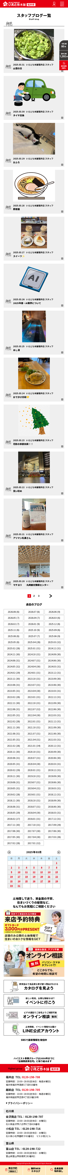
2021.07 (34, 733)
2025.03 (54, 642)
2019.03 (54, 788)
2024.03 (54, 666)
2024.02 (13, 672)
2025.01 (34, 648)
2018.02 (13, 818)
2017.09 (54, 824)
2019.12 (54, 770)
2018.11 (13, 800)
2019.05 (13, 788)
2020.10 (34, 751)
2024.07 (34, 660)
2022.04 (34, 715)
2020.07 (34, 758)
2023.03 (54, 690)
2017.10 (34, 824)
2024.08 (13, 660)
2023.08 (13, 684)
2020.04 (34, 764)
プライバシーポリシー (20, 1103)
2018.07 (34, 806)
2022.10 (34, 703)
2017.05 (13, 837)
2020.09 (54, 751)
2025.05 (13, 642)
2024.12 (54, 648)
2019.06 (54, 782)
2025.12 (54, 624)
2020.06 (54, 758)
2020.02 (13, 770)
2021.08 (13, 733)
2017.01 (34, 843)
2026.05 (13, 617)
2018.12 (54, 794)
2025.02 (13, 648)
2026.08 (13, 611)
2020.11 (13, 751)
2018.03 (54, 812)
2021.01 (34, 745)
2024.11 (13, 654)
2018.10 (34, 800)
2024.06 (54, 660)
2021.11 (13, 727)
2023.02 (13, 697)
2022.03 (54, 715)
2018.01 (34, 818)
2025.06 (54, 636)
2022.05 (13, 715)
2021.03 (54, 739)
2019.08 (13, 782)
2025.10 (34, 630)
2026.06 (54, 611)
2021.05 (13, 739)
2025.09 (54, 630)
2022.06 (54, 709)
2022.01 (34, 721)
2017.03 (54, 837)
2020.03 (54, 764)
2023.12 (54, 672)
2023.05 (13, 690)
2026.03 (54, 617)
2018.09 (54, 800)
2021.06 (54, 733)
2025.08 (13, 636)
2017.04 (34, 837)
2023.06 (54, 684)
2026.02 (13, 624)
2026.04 (34, 617)
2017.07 (34, 831)
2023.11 (13, 678)
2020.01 (34, 770)
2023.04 (34, 690)
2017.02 (13, 843)
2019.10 (34, 776)
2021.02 (13, 745)
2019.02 (13, 794)
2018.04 (34, 812)
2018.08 (13, 806)
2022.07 (34, 709)
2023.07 (34, 684)
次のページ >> (50, 596)
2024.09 (54, 654)
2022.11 (13, 703)
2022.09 (54, 703)
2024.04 (34, 666)
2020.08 (13, 758)
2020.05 (13, 764)
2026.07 (34, 611)
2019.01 (34, 794)
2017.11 (13, 824)
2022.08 (13, 709)
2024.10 (34, 654)
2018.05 (13, 812)
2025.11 (13, 630)
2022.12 (54, 697)
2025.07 (34, 636)
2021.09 (54, 727)
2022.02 (13, 721)
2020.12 (54, 745)
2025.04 (34, 642)
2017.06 (54, 831)
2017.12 (54, 818)
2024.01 (34, 672)
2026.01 (34, 624)
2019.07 (34, 782)
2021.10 (34, 727)
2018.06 (54, 806)
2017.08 (13, 831)
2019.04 (34, 788)
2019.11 (13, 776)
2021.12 (54, 721)
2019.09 (54, 776)
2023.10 (34, 678)
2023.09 (54, 678)
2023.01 (34, 697)
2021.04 (34, 739)
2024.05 (13, 666)
